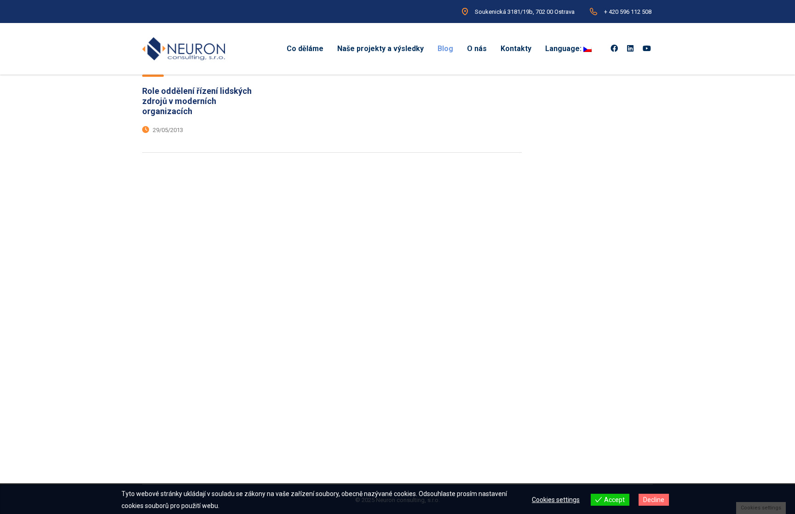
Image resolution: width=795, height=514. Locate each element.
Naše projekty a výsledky (380, 48)
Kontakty (516, 48)
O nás (477, 48)
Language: (564, 48)
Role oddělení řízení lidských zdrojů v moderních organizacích (197, 101)
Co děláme (305, 48)
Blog (445, 48)
